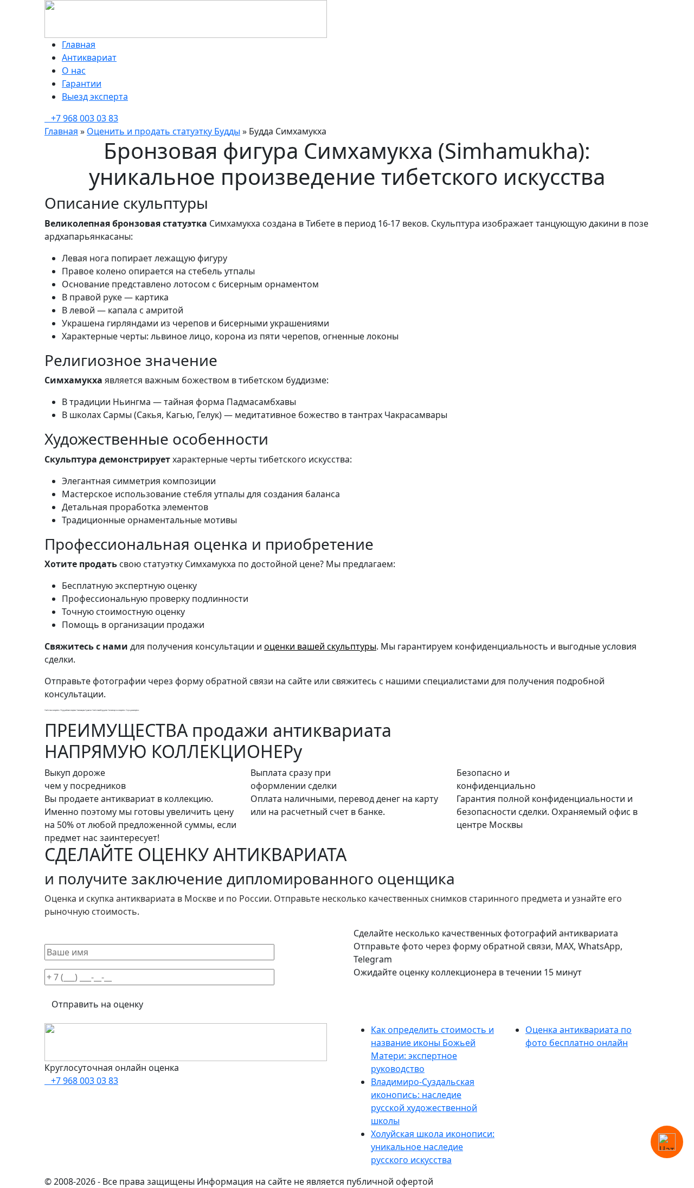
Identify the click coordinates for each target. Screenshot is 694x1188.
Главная (78, 44)
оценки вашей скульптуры (320, 646)
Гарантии (81, 83)
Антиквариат (89, 57)
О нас (74, 70)
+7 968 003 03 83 (84, 118)
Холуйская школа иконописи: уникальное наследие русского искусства (432, 1147)
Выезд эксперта (95, 96)
